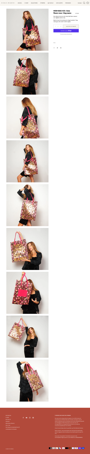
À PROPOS (42, 3)
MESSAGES (68, 3)
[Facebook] (23, 417)
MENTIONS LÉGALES (10, 423)
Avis (54, 42)
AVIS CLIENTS (59, 3)
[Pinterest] (33, 417)
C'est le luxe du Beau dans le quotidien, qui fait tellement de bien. (69, 428)
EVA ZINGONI (11, 448)
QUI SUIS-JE (50, 3)
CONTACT (8, 421)
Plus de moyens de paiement (66, 34)
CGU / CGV (8, 425)
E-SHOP (26, 3)
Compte (80, 3)
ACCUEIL (20, 3)
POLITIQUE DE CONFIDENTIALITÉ (13, 427)
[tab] (55, 42)
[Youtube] (26, 417)
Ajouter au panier (71, 26)
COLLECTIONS (34, 3)
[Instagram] (30, 417)
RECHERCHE (8, 415)
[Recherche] (84, 2)
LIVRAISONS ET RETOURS (11, 429)
